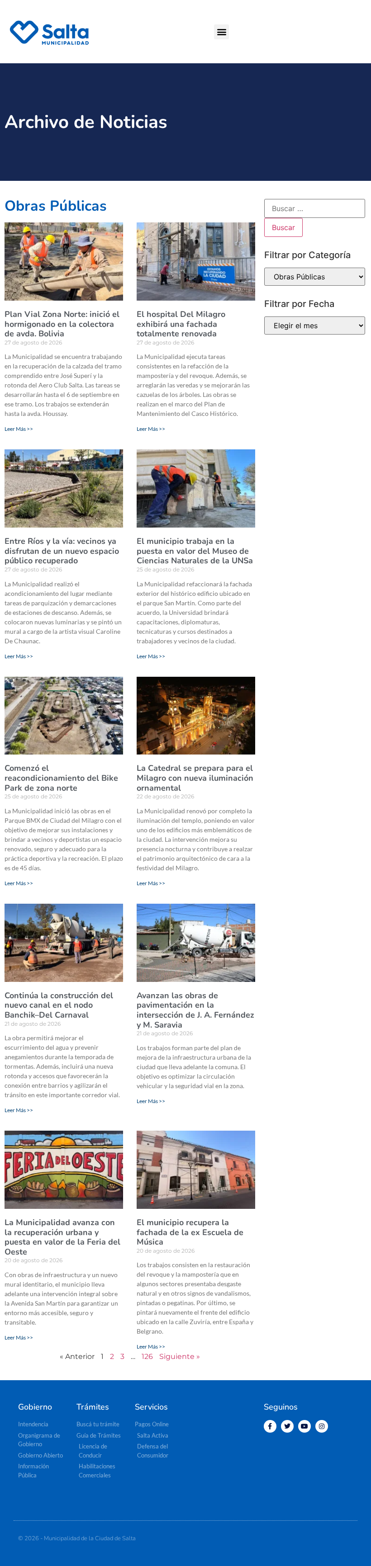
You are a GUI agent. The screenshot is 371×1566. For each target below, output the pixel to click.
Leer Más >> (19, 428)
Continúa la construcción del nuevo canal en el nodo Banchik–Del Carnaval (59, 1005)
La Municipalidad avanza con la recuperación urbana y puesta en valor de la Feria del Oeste (62, 1237)
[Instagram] (321, 1426)
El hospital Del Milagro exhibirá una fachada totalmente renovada (181, 324)
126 (147, 1356)
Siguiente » (179, 1356)
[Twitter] (287, 1426)
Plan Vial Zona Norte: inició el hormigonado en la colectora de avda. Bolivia (62, 324)
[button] (221, 31)
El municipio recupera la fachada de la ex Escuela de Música (190, 1232)
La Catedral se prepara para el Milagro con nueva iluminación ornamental (195, 778)
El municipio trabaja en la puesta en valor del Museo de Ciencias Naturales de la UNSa (195, 551)
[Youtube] (304, 1426)
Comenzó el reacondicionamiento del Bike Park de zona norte (61, 778)
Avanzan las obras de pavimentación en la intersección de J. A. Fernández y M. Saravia (195, 1010)
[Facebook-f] (270, 1426)
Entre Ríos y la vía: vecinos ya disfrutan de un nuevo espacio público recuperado (62, 551)
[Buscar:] (314, 208)
